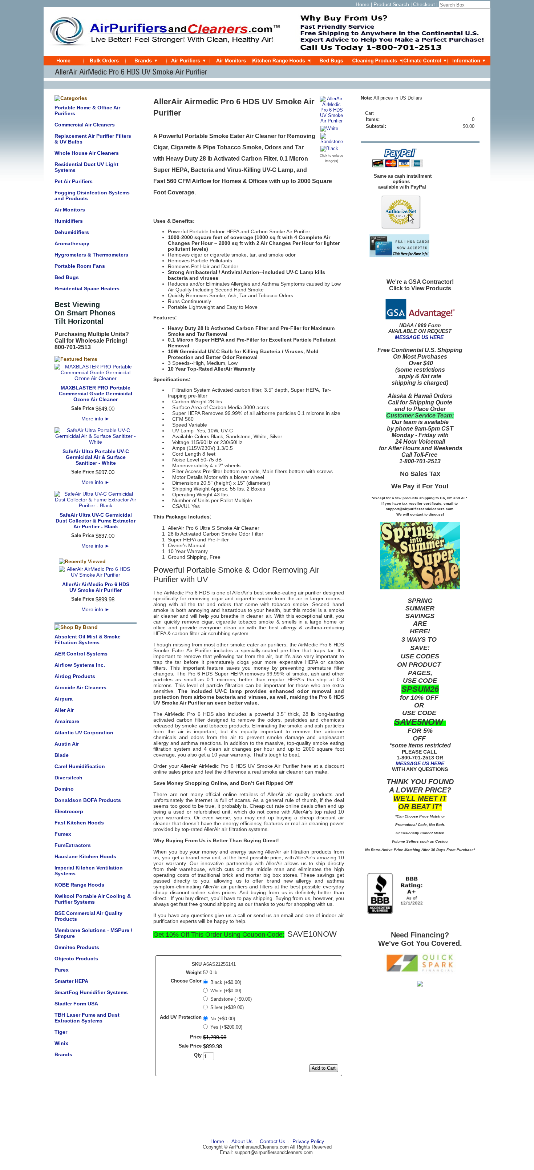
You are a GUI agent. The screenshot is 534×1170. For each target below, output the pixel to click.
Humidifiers (68, 221)
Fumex (62, 834)
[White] (329, 129)
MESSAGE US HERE (419, 337)
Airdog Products (74, 676)
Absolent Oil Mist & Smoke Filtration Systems (87, 639)
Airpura (63, 699)
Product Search (391, 4)
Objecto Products (76, 958)
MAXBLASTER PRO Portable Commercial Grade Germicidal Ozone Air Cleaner (95, 393)
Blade (61, 755)
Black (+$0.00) (225, 982)
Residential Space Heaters (87, 288)
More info (95, 418)
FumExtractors (72, 845)
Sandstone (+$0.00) (231, 999)
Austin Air (66, 744)
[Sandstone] (332, 141)
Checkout (424, 4)
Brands (63, 1054)
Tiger (60, 1032)
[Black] (329, 149)
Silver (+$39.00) (227, 1007)
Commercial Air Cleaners (84, 125)
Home (362, 4)
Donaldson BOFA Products (87, 800)
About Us (241, 1141)
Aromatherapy (71, 243)
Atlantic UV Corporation (83, 732)
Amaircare (66, 721)
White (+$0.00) (225, 990)
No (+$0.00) (222, 1018)
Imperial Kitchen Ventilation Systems (88, 870)
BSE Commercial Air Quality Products (88, 916)
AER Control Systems (81, 654)
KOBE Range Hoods (79, 885)
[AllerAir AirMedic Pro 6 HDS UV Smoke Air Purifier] (332, 121)
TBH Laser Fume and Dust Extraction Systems (87, 1018)
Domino (64, 789)
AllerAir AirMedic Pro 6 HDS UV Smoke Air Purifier (95, 587)
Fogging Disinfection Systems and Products (92, 195)
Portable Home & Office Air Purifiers (87, 110)
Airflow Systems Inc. (79, 665)
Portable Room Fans (79, 266)
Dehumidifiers (71, 232)
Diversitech (68, 777)
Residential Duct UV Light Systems (86, 167)
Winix (61, 1043)
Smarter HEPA (71, 981)
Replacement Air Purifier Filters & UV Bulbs (92, 139)
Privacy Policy (308, 1141)
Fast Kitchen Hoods (79, 823)
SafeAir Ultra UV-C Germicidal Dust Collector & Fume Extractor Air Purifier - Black (95, 520)
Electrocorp (68, 811)
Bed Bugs (66, 277)
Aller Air (64, 710)
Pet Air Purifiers (73, 181)
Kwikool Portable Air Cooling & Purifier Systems (92, 899)
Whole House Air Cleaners (86, 153)
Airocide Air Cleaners (80, 687)
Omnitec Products (76, 947)
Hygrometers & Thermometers (91, 255)
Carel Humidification (79, 766)
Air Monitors (69, 210)
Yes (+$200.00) (226, 1027)
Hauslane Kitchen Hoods (85, 856)
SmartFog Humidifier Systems (91, 992)
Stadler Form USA (76, 1003)
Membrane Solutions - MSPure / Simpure (93, 933)
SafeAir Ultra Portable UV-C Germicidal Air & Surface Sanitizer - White (95, 457)
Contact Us (272, 1141)
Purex (61, 970)
